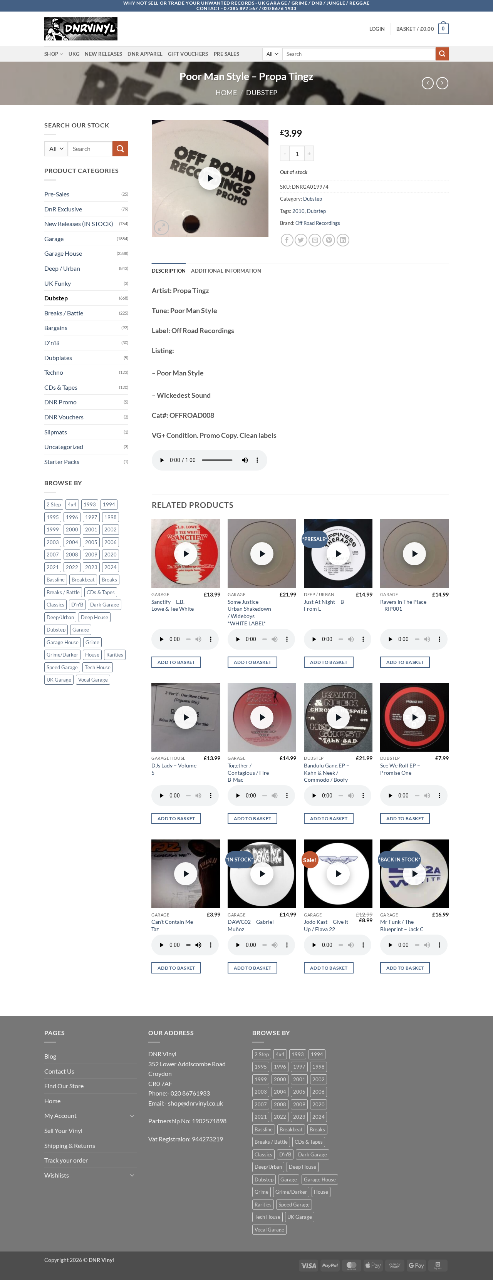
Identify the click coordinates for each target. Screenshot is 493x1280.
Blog (50, 1056)
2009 (91, 554)
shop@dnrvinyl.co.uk (195, 1103)
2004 (72, 542)
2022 (72, 567)
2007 (53, 554)
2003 (53, 542)
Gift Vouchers (188, 54)
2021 (53, 567)
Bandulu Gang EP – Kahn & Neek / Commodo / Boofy (326, 772)
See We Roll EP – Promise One (400, 769)
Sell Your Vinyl (63, 1130)
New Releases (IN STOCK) (78, 223)
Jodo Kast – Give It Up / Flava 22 (326, 925)
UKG (74, 54)
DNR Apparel (145, 54)
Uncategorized (63, 446)
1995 (53, 517)
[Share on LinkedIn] (343, 240)
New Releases (103, 54)
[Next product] (428, 83)
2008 (72, 554)
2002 (110, 529)
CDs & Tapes (60, 387)
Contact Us (59, 1071)
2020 (110, 554)
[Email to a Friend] (315, 240)
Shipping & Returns (69, 1145)
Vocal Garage (93, 680)
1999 (53, 529)
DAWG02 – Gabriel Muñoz (251, 925)
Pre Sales (226, 54)
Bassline (56, 579)
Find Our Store (64, 1085)
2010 (298, 211)
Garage (54, 238)
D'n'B (51, 342)
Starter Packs (61, 461)
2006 (110, 542)
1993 (90, 504)
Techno (53, 372)
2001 (91, 529)
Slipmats (55, 432)
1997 (91, 517)
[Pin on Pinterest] (328, 240)
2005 (91, 542)
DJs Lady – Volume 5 (173, 769)
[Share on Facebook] (287, 240)
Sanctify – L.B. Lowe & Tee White (172, 605)
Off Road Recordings (317, 223)
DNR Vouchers (64, 417)
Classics (55, 604)
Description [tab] (169, 271)
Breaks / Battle (63, 313)
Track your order (66, 1160)
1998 (110, 517)
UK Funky (57, 283)
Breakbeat (83, 579)
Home (226, 92)
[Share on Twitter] (301, 240)
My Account (60, 1115)
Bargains (55, 327)
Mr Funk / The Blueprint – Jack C (402, 925)
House (92, 655)
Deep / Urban (62, 268)
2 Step (54, 504)
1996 (72, 517)
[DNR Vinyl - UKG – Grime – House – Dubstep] (82, 28)
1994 (109, 504)
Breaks (109, 579)
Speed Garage (62, 667)
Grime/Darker (62, 655)
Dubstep (261, 92)
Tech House (98, 667)
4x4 (72, 504)
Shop (51, 54)
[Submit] (442, 53)
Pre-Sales (56, 194)
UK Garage (59, 680)
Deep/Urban (60, 617)
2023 (91, 567)
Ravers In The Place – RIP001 (403, 605)
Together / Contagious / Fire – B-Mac (250, 772)
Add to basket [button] (176, 662)
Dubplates (58, 357)
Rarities (114, 655)
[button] (377, 29)
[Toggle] (132, 1115)
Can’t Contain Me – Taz (174, 925)
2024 (110, 567)
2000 (72, 529)
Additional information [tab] (226, 271)
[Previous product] (442, 83)
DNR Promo (60, 401)
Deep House (94, 617)
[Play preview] (209, 178)
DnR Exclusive (63, 209)
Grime (92, 642)
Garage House (63, 253)
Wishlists (56, 1175)
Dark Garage (104, 604)
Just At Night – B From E (324, 605)
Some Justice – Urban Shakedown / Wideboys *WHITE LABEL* (249, 612)
